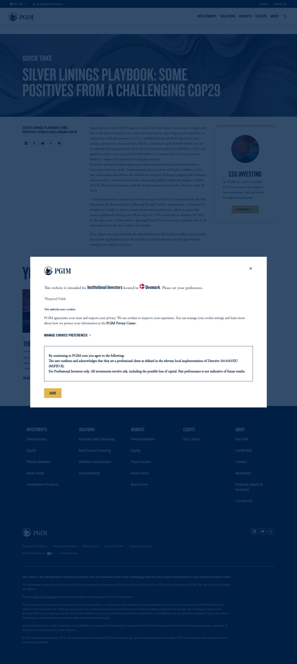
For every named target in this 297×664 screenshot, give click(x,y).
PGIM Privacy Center (120, 323)
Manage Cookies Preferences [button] (66, 335)
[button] (251, 271)
